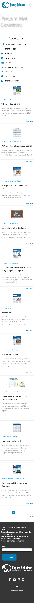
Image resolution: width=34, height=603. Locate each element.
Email (4, 547)
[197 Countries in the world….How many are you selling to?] (17, 254)
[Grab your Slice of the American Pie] (17, 171)
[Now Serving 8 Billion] (17, 340)
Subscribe (9, 557)
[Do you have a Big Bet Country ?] (17, 214)
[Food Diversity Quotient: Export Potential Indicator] (17, 382)
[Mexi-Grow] (17, 298)
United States (16, 141)
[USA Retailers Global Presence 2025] (17, 132)
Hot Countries (6, 99)
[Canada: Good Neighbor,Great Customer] (17, 469)
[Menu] (30, 5)
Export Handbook (7, 392)
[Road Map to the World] (17, 427)
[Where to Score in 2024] (17, 90)
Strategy (15, 223)
